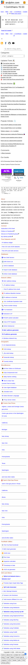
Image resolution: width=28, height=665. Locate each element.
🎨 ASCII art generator (8, 569)
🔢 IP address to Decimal (9, 297)
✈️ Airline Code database (9, 274)
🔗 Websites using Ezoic (9, 603)
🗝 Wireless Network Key (9, 338)
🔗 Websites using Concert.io (10, 636)
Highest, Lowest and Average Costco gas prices (13, 408)
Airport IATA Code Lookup (10, 67)
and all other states (7, 538)
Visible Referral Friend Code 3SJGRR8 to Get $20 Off (13, 96)
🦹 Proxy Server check (8, 400)
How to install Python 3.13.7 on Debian (11, 128)
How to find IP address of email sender (11, 124)
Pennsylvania (6, 456)
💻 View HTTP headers (9, 322)
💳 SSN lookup (6, 349)
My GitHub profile (6, 236)
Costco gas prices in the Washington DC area (13, 415)
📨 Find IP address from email (11, 289)
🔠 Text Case (6, 557)
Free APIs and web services (10, 251)
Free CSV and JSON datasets (11, 246)
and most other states (8, 477)
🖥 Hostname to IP (7, 314)
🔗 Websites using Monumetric (11, 624)
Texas (3, 463)
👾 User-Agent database (9, 387)
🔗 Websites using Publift (9, 632)
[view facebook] (6, 43)
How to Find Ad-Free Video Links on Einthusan (13, 101)
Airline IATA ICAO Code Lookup (11, 69)
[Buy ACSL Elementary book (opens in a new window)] (7, 176)
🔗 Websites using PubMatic (10, 628)
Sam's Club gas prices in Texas (11, 483)
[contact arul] (13, 43)
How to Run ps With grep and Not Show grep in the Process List (13, 110)
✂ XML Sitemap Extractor (9, 591)
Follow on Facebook (7, 231)
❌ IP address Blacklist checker (11, 293)
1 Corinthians (17, 11)
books (14, 660)
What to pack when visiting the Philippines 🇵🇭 (13, 134)
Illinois (4, 497)
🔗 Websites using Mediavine (10, 607)
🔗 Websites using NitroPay (10, 620)
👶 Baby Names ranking (9, 376)
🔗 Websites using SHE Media (11, 648)
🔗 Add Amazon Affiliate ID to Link (12, 599)
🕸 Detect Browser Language (10, 395)
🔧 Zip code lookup (7, 353)
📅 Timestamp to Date (8, 565)
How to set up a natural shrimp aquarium (11, 140)
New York (4, 443)
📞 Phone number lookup (9, 305)
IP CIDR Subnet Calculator (10, 73)
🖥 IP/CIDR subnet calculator (10, 318)
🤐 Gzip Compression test (9, 372)
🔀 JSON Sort (6, 553)
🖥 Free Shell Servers (8, 257)
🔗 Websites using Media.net (10, 640)
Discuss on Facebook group (9, 234)
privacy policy (5, 663)
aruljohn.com (12, 2)
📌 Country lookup (7, 361)
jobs (19, 660)
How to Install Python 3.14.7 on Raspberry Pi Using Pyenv (12, 88)
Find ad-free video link (9, 63)
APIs (9, 660)
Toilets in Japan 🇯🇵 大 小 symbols (10, 131)
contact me (17, 655)
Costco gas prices (21, 657)
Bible (7, 11)
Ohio (3, 450)
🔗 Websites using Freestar (10, 644)
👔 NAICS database (8, 265)
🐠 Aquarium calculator (9, 561)
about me (9, 655)
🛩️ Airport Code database (9, 270)
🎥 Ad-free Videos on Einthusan (11, 368)
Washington (5, 470)
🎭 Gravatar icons (7, 391)
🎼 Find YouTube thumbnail (10, 545)
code (7, 657)
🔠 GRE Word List (7, 261)
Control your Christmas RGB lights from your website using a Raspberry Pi (12, 145)
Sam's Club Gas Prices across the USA (13, 79)
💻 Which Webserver (8, 326)
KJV (11, 11)
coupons (3, 660)
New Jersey (5, 436)
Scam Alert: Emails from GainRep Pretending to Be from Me (13, 105)
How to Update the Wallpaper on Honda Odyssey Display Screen (14, 115)
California (4, 423)
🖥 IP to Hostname (7, 309)
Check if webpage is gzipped (10, 65)
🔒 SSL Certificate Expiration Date (12, 301)
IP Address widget (7, 242)
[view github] (9, 43)
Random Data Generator (9, 71)
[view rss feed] (2, 43)
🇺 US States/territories (9, 345)
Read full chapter (6, 30)
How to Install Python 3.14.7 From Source (12, 92)
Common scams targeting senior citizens (11, 137)
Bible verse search (16, 13)
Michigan (4, 429)
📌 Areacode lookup (8, 357)
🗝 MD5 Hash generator (9, 549)
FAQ (23, 660)
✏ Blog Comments (6, 153)
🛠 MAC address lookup (9, 281)
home (2, 11)
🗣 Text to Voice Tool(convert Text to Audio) (8, 382)
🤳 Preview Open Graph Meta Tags (12, 583)
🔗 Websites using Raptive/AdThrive (13, 616)
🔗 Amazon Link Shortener (10, 595)
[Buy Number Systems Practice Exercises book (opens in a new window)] (19, 176)
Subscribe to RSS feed (8, 228)
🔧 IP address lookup (8, 285)
